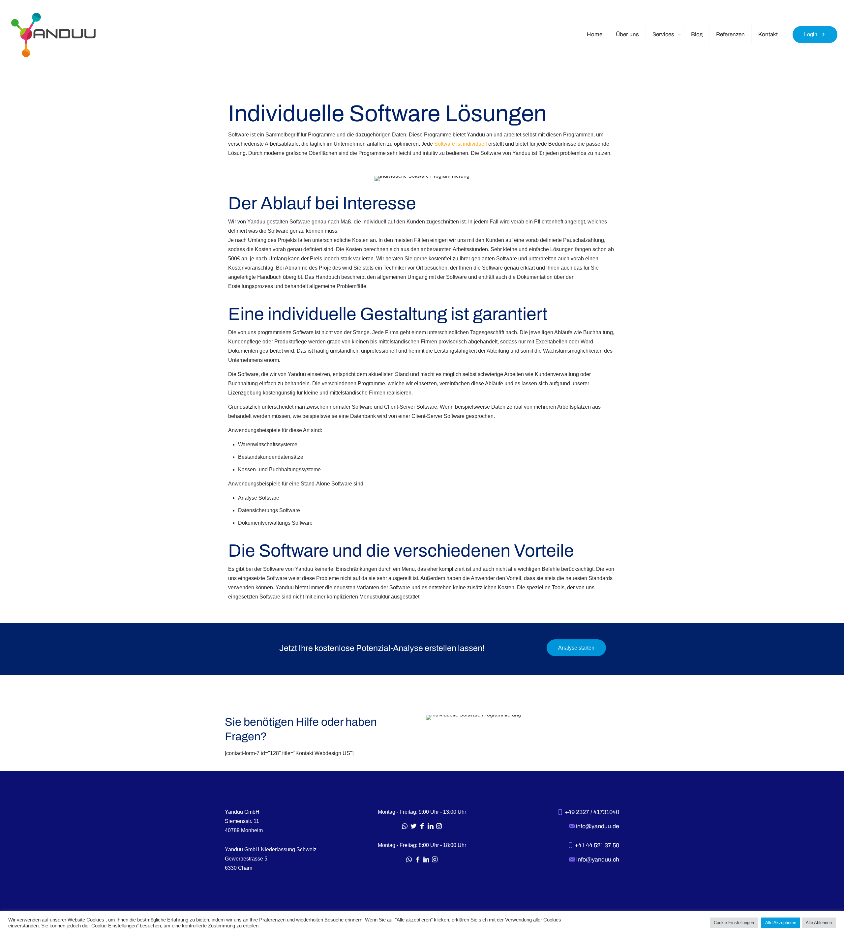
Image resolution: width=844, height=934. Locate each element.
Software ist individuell (460, 144)
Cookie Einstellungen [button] (734, 922)
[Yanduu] (53, 34)
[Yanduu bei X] (413, 826)
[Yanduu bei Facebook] (422, 826)
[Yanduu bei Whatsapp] (405, 826)
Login (810, 34)
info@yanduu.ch (597, 859)
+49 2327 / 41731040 (591, 812)
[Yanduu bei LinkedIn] (430, 826)
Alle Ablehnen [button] (819, 922)
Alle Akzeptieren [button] (780, 922)
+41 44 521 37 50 (596, 845)
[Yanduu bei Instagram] (439, 826)
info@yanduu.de (597, 826)
